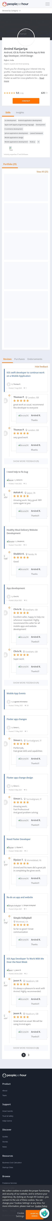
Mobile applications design (14, 137)
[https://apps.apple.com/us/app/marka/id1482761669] (26, 217)
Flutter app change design (20, 777)
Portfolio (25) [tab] (10, 164)
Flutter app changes (17, 719)
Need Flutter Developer (19, 839)
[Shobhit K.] (11, 541)
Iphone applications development (16, 133)
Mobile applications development (16, 142)
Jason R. (18, 970)
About (4, 1090)
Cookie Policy (41, 1206)
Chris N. (16, 596)
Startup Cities (7, 1167)
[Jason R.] (10, 970)
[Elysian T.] (10, 847)
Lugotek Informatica (20, 702)
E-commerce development (14, 129)
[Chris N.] (9, 596)
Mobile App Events (16, 693)
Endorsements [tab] (34, 359)
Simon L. (16, 727)
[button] (47, 4)
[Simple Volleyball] (14, 905)
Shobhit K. (21, 541)
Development (40, 125)
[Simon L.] (9, 727)
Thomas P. (17, 384)
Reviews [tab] (7, 359)
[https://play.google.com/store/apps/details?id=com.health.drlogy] (26, 187)
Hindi (20, 64)
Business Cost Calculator (12, 1162)
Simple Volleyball (30, 905)
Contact (26, 101)
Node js (32, 142)
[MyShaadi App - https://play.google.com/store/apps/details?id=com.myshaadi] (26, 334)
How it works (7, 1111)
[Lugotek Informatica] (9, 702)
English (6, 64)
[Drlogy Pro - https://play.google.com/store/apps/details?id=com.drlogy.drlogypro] (26, 275)
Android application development (30, 120)
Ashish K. (19, 480)
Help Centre (7, 1121)
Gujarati (12, 64)
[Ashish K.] (10, 480)
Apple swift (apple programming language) (19, 125)
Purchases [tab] (19, 359)
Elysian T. (20, 847)
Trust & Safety (7, 1116)
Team (4, 1095)
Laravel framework (36, 133)
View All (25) (42, 171)
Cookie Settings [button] (20, 1215)
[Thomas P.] (9, 384)
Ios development (10, 120)
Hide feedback (41, 366)
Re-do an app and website (20, 897)
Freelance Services (9, 1183)
